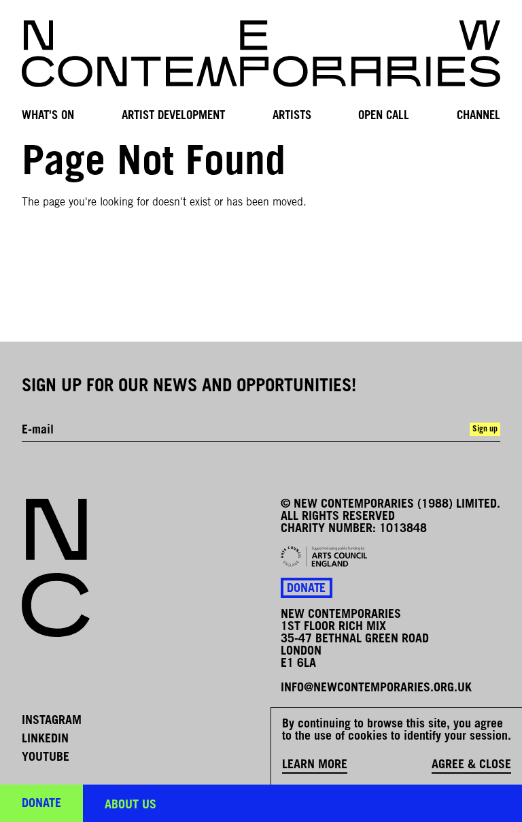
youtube (45, 758)
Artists (292, 116)
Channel (478, 116)
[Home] (261, 53)
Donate (306, 589)
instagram (52, 721)
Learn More (314, 765)
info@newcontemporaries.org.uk (376, 689)
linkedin (45, 740)
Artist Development (173, 116)
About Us (130, 806)
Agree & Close (471, 765)
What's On (48, 116)
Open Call (383, 116)
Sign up (485, 429)
